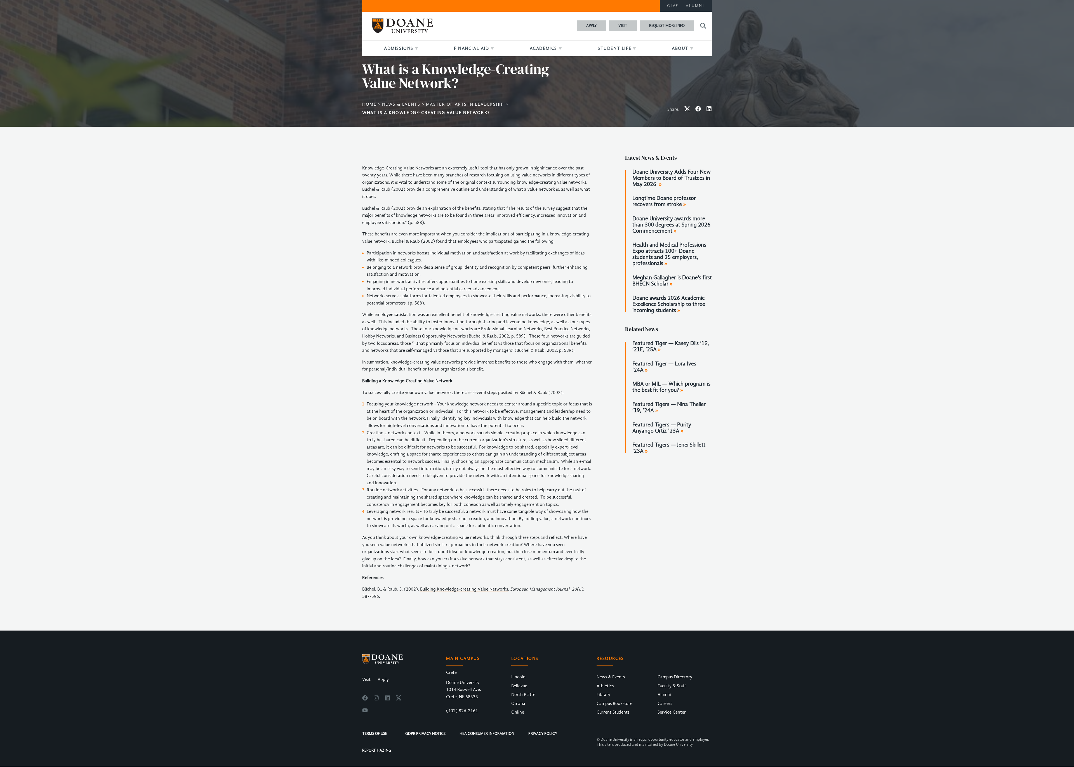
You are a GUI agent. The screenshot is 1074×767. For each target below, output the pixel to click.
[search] (702, 26)
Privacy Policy (542, 733)
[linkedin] (387, 699)
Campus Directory (675, 676)
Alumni (695, 5)
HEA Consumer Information (487, 733)
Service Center (672, 712)
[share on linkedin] (709, 110)
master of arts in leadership (465, 104)
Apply (591, 25)
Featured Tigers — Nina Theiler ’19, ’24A (669, 407)
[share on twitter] (687, 110)
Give (673, 5)
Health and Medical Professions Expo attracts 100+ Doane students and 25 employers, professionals (669, 254)
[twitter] (398, 699)
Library (603, 694)
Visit (622, 25)
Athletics (605, 685)
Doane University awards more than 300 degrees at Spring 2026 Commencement (671, 225)
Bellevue (519, 685)
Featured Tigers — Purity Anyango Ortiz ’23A (661, 428)
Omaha (518, 703)
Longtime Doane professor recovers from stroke (664, 201)
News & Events (401, 104)
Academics (543, 48)
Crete (451, 672)
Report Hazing (376, 750)
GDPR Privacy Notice (425, 733)
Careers (665, 703)
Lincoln (518, 676)
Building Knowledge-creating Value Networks (464, 589)
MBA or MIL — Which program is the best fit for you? (671, 387)
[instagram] (376, 699)
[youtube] (365, 711)
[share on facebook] (698, 110)
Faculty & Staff (672, 685)
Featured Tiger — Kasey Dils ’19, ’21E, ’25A (670, 346)
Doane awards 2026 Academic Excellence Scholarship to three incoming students (668, 304)
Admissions (398, 48)
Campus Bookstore (614, 703)
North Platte (523, 694)
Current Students (613, 712)
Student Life (614, 48)
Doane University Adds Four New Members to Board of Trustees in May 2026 (671, 178)
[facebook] (365, 699)
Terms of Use (374, 733)
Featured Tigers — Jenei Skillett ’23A (668, 448)
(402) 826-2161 (462, 710)
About (680, 48)
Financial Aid (471, 48)
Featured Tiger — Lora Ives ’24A (664, 367)
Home (369, 104)
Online (517, 712)
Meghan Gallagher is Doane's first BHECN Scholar (672, 281)
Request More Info (667, 25)
